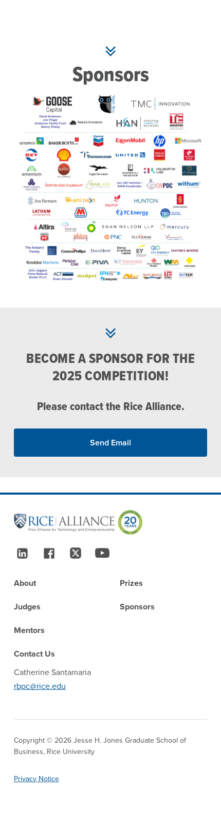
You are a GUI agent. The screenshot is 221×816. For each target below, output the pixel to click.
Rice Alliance (152, 406)
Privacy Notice (36, 778)
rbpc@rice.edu (40, 686)
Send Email (110, 442)
